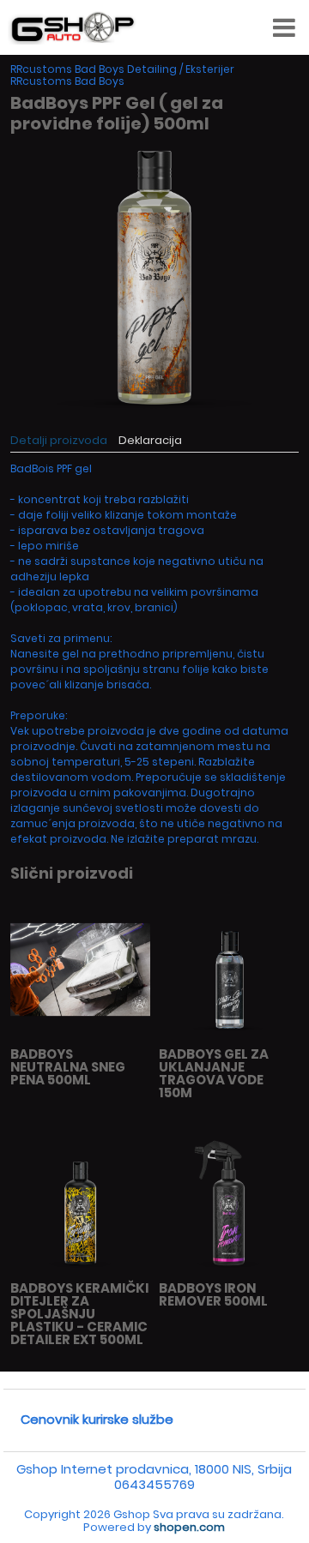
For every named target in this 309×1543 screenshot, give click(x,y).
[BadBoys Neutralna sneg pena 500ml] (80, 1035)
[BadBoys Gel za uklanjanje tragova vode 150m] (229, 1035)
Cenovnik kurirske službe (97, 1419)
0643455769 (154, 1484)
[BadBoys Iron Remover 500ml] (229, 1269)
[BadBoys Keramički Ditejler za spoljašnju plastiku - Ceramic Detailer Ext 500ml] (80, 1269)
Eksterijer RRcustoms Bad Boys (122, 75)
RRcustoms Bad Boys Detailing (93, 69)
